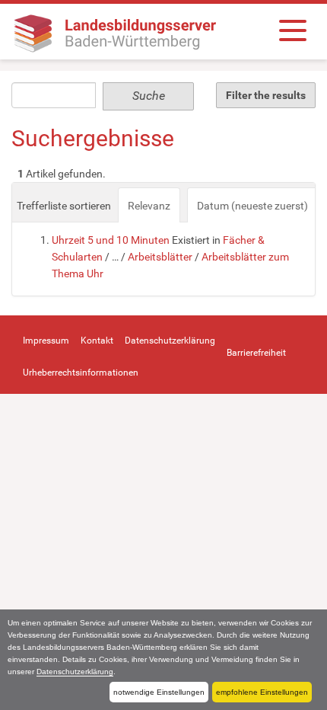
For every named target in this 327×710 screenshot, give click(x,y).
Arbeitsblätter (160, 257)
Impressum (46, 340)
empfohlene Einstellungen (262, 692)
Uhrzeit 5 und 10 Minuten (111, 240)
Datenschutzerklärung (75, 671)
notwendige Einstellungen (159, 692)
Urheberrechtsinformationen (80, 372)
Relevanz (149, 206)
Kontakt (97, 340)
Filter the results (266, 95)
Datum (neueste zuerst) (252, 206)
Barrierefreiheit (256, 352)
